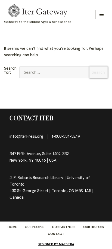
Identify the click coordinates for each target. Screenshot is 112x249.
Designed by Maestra (56, 244)
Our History (93, 227)
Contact (56, 234)
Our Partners (64, 227)
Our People (34, 227)
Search (98, 72)
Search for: (10, 70)
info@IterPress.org (26, 136)
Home (12, 227)
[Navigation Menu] (101, 14)
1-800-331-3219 (65, 136)
